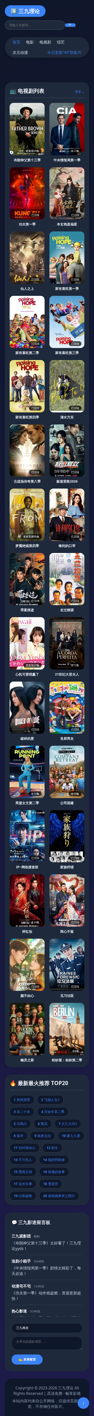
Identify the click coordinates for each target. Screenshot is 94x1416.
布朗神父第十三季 (27, 160)
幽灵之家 (27, 1060)
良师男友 (67, 738)
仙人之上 (27, 288)
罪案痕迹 (27, 610)
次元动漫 (20, 52)
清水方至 (67, 417)
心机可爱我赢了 (27, 674)
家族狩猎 (67, 867)
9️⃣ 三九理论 (25, 10)
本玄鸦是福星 (67, 224)
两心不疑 (67, 931)
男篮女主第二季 (27, 803)
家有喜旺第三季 (67, 352)
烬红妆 (27, 931)
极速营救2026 (67, 481)
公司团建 (67, 803)
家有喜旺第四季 (27, 417)
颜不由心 (27, 995)
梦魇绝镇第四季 (27, 545)
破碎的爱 (27, 738)
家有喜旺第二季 (27, 352)
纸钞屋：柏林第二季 (67, 1060)
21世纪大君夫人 (67, 674)
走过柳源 (67, 610)
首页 (16, 42)
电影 (30, 42)
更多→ (79, 91)
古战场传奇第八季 (27, 481)
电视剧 (45, 42)
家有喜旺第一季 (67, 288)
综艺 (61, 42)
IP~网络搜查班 (27, 867)
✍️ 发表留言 (27, 1359)
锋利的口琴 (67, 545)
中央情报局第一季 (67, 160)
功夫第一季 (27, 224)
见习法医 (67, 995)
